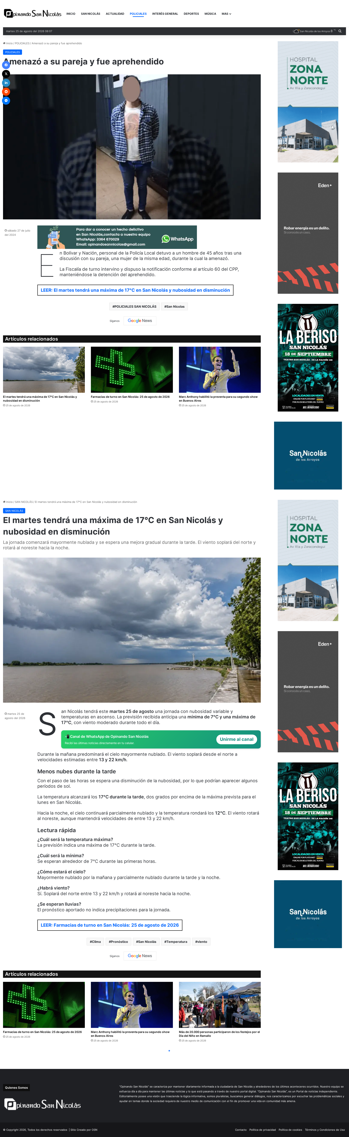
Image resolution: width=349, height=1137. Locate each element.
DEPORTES (191, 13)
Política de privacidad (262, 1129)
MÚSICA (210, 13)
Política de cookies (290, 1129)
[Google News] (140, 320)
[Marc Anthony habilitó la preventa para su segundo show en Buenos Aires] (220, 370)
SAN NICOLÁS (90, 13)
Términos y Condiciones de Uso (325, 1129)
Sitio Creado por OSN (83, 1129)
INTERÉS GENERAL (165, 13)
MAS (225, 13)
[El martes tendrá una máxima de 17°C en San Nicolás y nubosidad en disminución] (44, 370)
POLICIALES (138, 13)
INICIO (70, 13)
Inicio (9, 43)
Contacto (241, 1129)
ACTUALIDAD (115, 13)
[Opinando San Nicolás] (33, 14)
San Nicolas (175, 306)
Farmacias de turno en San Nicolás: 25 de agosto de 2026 (130, 396)
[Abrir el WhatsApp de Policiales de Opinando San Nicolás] (117, 247)
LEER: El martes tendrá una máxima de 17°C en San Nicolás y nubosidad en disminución (135, 290)
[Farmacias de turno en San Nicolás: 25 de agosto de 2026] (132, 370)
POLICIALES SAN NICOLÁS (135, 306)
